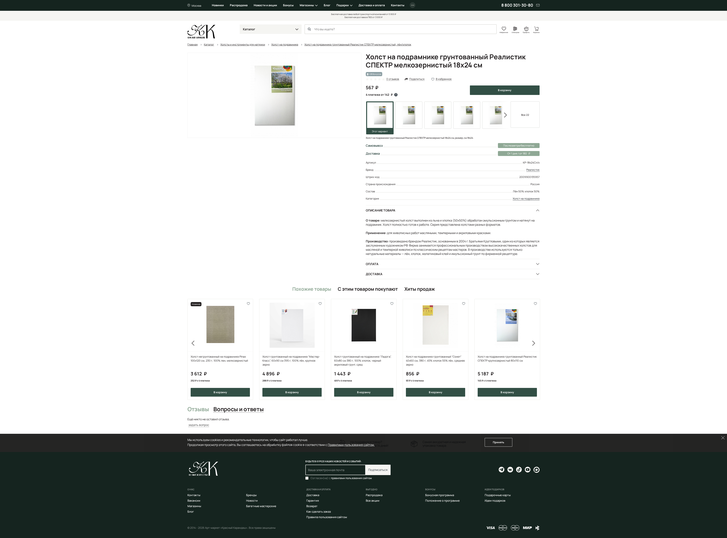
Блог (327, 5)
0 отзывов (392, 79)
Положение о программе (442, 501)
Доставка (374, 274)
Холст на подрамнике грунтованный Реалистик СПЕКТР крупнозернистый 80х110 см (507, 358)
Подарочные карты (498, 495)
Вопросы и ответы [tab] (238, 409)
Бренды (251, 495)
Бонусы (288, 5)
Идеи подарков (495, 501)
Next (503, 115)
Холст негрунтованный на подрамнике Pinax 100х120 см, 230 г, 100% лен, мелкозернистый (219, 358)
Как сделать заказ (318, 512)
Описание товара (380, 210)
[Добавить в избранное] (248, 303)
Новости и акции (265, 5)
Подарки (342, 5)
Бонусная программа (439, 495)
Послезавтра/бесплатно (518, 145)
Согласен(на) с (341, 478)
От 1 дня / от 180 (512, 153)
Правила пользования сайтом (326, 517)
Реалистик (533, 170)
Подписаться (378, 470)
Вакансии (193, 501)
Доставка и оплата (372, 5)
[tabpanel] (363, 422)
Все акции (372, 501)
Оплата (372, 264)
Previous (190, 349)
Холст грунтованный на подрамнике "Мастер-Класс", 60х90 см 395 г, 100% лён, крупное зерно (291, 360)
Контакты (397, 5)
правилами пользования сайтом (351, 478)
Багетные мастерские (261, 506)
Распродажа (239, 5)
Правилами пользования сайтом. (351, 445)
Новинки (218, 5)
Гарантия (312, 501)
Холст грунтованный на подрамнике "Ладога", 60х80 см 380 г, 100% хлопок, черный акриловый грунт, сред (362, 360)
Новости (252, 501)
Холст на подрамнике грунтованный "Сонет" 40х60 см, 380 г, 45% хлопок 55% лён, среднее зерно (435, 360)
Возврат (311, 506)
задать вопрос (198, 425)
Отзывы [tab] (198, 409)
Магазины (307, 5)
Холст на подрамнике (526, 198)
